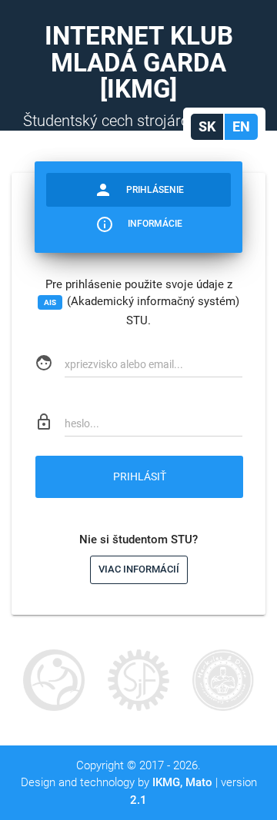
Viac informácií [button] (138, 569)
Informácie (138, 224)
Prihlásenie (139, 190)
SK (207, 126)
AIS (50, 302)
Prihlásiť (139, 476)
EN (241, 126)
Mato (198, 782)
